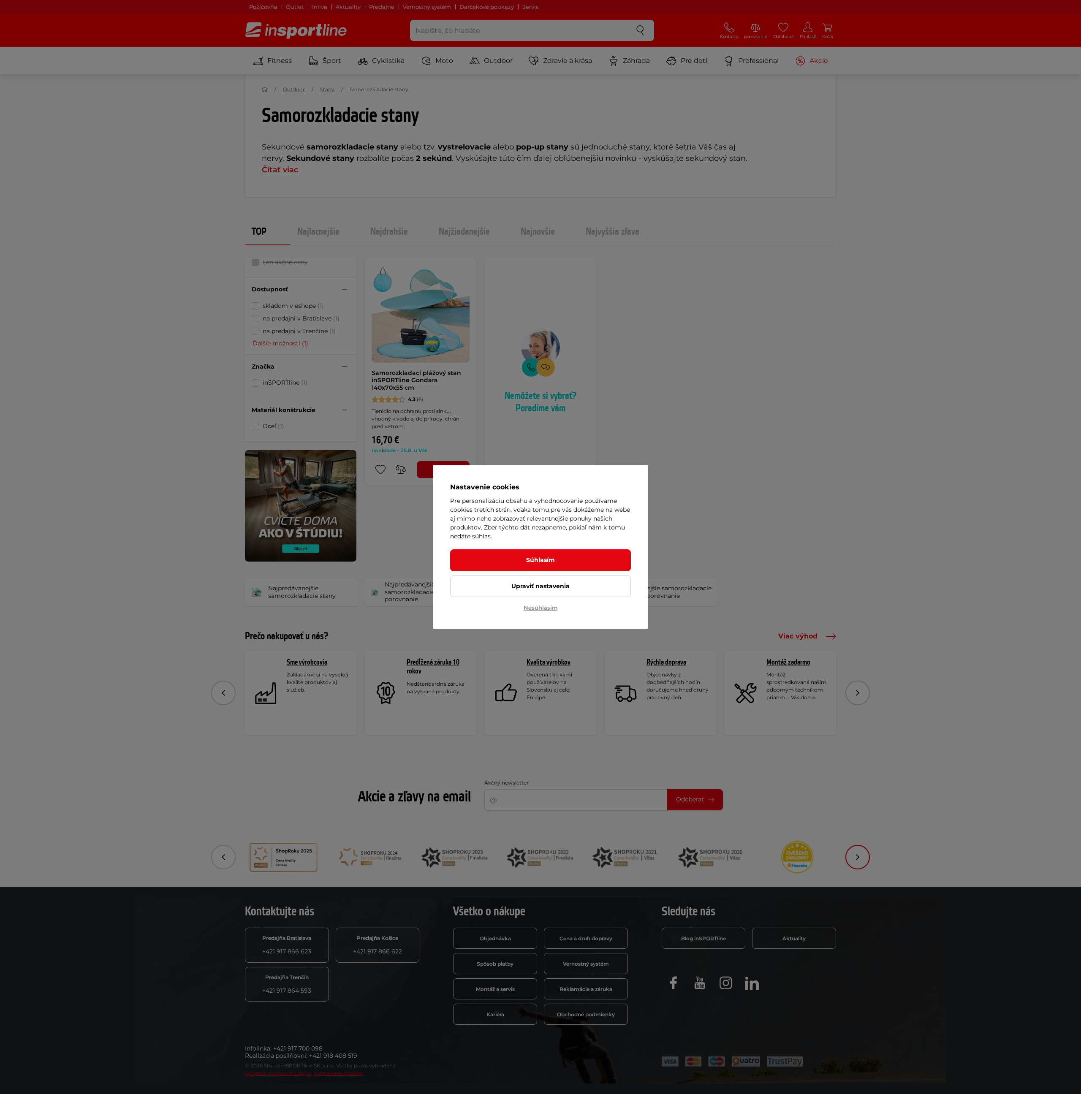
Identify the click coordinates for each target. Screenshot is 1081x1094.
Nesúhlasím (541, 607)
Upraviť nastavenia (540, 586)
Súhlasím (540, 560)
